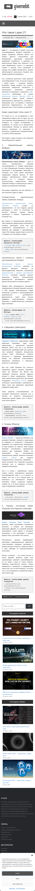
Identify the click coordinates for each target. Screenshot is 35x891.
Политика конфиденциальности (10, 830)
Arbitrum (8, 245)
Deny (17, 878)
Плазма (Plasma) (7, 438)
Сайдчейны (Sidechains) (10, 341)
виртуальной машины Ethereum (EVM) (16, 96)
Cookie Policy (12, 888)
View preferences (17, 884)
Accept (18, 873)
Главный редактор (21, 37)
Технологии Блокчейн (21, 597)
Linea (7, 314)
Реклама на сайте (6, 834)
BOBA (13, 245)
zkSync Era (14, 316)
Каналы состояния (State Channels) (16, 522)
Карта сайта (4, 837)
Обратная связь (5, 832)
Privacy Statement (20, 888)
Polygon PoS (18, 411)
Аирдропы (4, 848)
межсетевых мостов (19, 380)
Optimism (19, 245)
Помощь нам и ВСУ (6, 839)
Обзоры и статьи (8, 597)
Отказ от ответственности (8, 827)
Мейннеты (4, 851)
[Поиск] (29, 606)
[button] (32, 855)
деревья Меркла (9, 457)
